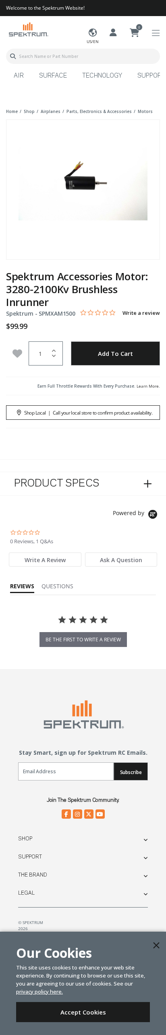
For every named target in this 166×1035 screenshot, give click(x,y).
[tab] (45, 559)
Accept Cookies (83, 1012)
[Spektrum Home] (28, 29)
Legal (26, 893)
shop (29, 111)
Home (12, 111)
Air (19, 76)
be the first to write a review (83, 639)
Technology (102, 76)
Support (30, 856)
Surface (53, 76)
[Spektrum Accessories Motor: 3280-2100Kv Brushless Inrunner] (83, 184)
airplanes (50, 111)
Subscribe (131, 772)
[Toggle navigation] (155, 33)
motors (145, 111)
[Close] (156, 945)
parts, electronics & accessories (99, 111)
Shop (25, 838)
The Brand (32, 875)
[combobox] (83, 56)
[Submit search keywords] (13, 56)
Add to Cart (115, 353)
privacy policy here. (39, 991)
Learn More (148, 386)
